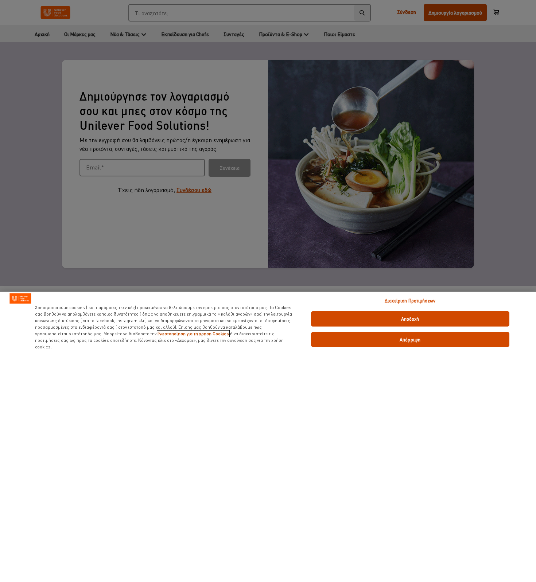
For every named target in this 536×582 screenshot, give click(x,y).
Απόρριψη (410, 339)
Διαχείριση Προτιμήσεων (410, 300)
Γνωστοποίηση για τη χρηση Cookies (193, 333)
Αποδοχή (410, 319)
